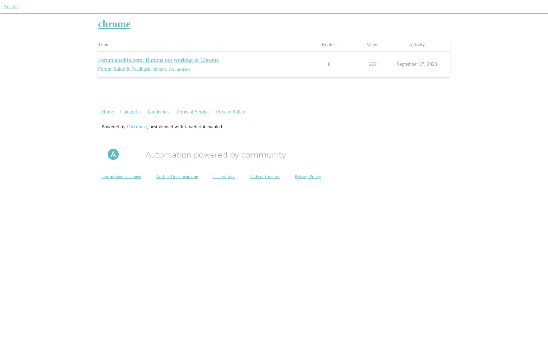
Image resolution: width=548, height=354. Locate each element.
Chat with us (223, 176)
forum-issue (179, 69)
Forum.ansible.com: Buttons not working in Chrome (158, 60)
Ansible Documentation (177, 176)
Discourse (137, 126)
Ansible (11, 6)
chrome (159, 69)
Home (107, 111)
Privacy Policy (230, 111)
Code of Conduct (265, 176)
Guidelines (158, 111)
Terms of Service (193, 111)
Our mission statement (121, 176)
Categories (130, 111)
